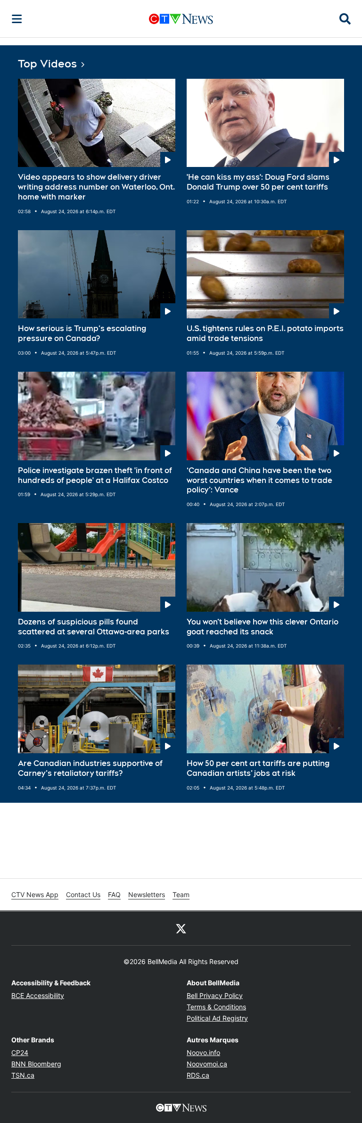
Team (181, 894)
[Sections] (17, 19)
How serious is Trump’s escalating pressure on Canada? (82, 333)
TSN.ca (22, 1075)
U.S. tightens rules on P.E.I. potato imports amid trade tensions (265, 333)
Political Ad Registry (217, 1018)
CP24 (19, 1052)
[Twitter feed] (181, 928)
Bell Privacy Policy (215, 995)
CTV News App (34, 894)
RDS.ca (198, 1075)
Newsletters (146, 894)
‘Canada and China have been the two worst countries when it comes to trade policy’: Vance (259, 480)
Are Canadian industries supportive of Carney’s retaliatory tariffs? (90, 768)
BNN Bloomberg (36, 1064)
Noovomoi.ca (207, 1064)
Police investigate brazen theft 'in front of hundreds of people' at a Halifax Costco (95, 475)
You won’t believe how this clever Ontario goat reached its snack (262, 626)
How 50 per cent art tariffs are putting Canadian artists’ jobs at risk (258, 768)
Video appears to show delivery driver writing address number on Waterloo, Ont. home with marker (96, 187)
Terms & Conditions (216, 1007)
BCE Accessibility (37, 995)
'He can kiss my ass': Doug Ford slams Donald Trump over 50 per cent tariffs (258, 182)
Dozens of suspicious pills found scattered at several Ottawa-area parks (93, 626)
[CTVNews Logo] (181, 18)
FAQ (114, 894)
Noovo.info (203, 1052)
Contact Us (83, 894)
